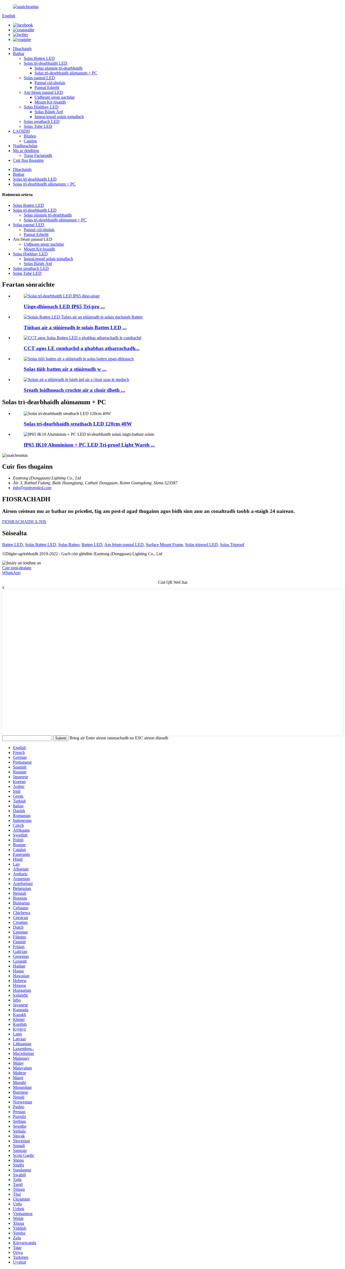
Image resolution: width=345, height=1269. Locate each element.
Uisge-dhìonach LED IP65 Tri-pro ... (64, 306)
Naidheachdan (25, 145)
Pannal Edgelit (46, 87)
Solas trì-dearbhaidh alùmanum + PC (65, 73)
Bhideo (30, 136)
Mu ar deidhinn (26, 150)
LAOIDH (21, 131)
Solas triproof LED (201, 544)
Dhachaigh (22, 48)
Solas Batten (69, 544)
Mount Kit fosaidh (50, 102)
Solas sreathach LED (42, 121)
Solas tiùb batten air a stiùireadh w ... (65, 369)
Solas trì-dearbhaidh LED (45, 63)
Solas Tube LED (38, 126)
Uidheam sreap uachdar (54, 97)
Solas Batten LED (39, 58)
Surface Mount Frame (164, 544)
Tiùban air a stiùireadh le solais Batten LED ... (75, 327)
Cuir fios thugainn (28, 160)
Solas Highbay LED (41, 107)
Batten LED (12, 544)
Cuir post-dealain (16, 567)
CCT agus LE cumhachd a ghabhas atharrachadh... (82, 348)
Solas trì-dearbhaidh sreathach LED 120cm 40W (78, 424)
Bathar (18, 53)
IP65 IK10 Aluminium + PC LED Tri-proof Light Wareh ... (89, 445)
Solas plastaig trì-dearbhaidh (58, 68)
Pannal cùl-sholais (49, 82)
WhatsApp (11, 572)
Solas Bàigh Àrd (48, 111)
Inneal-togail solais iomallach (59, 116)
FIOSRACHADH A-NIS (24, 521)
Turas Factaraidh (38, 155)
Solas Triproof (232, 544)
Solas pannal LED (39, 78)
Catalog (30, 141)
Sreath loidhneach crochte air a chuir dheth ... (74, 390)
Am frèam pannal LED (43, 92)
